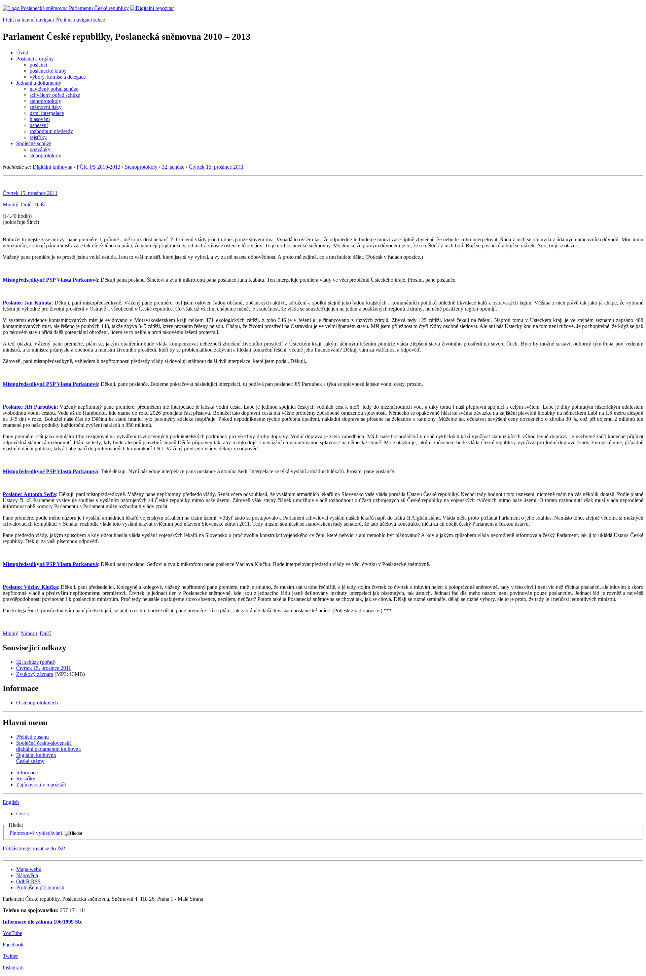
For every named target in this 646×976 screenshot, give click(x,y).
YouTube (12, 933)
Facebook (13, 944)
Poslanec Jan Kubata (27, 303)
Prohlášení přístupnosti (40, 887)
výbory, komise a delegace (58, 77)
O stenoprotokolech (37, 702)
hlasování (40, 119)
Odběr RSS (28, 881)
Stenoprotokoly (141, 167)
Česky (23, 813)
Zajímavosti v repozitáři (41, 784)
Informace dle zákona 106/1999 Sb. (42, 922)
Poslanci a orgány (35, 59)
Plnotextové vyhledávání (35, 833)
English (11, 802)
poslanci (38, 65)
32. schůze (173, 167)
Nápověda (27, 875)
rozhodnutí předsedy (51, 131)
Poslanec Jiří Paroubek (30, 407)
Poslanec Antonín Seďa (29, 494)
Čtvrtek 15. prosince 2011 (216, 167)
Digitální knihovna (52, 167)
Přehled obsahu (32, 737)
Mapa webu (28, 869)
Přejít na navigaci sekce (80, 20)
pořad (48, 662)
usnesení (39, 125)
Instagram (13, 967)
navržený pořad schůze (54, 89)
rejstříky (38, 137)
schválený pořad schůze (55, 95)
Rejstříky (25, 778)
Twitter (10, 956)
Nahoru (29, 633)
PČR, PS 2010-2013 (98, 167)
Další (39, 204)
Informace (27, 772)
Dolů (26, 204)
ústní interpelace (47, 113)
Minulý (10, 204)
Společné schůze (33, 143)
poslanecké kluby (48, 71)
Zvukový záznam (34, 674)
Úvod (22, 52)
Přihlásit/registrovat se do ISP (34, 848)
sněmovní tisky (46, 107)
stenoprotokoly (45, 101)
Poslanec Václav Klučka (30, 587)
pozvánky (40, 149)
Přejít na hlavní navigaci (28, 20)
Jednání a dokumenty (38, 83)
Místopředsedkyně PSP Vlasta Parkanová (50, 280)
